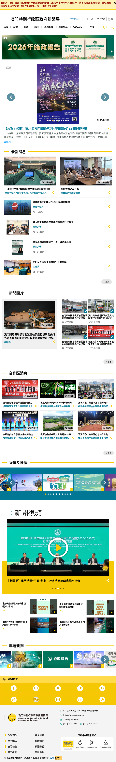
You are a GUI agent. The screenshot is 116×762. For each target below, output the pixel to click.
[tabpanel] (58, 482)
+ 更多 (106, 282)
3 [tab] (51, 494)
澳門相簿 (12, 752)
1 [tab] (45, 494)
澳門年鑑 (12, 746)
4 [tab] (53, 494)
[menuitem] (15, 27)
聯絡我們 (39, 741)
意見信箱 (39, 735)
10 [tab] (70, 494)
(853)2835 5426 (90, 724)
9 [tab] (67, 494)
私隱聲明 (39, 746)
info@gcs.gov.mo (71, 719)
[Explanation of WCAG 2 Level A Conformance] (56, 758)
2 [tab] (48, 494)
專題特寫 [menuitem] (63, 27)
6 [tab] (59, 494)
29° (102, 19)
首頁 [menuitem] (6, 27)
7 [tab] (62, 494)
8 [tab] (65, 494)
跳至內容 (74, 19)
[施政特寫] (89, 659)
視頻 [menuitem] (36, 27)
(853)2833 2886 (70, 724)
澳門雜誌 (12, 741)
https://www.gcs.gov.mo (73, 715)
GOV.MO (12, 735)
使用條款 (39, 752)
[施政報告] (58, 659)
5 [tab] (56, 494)
